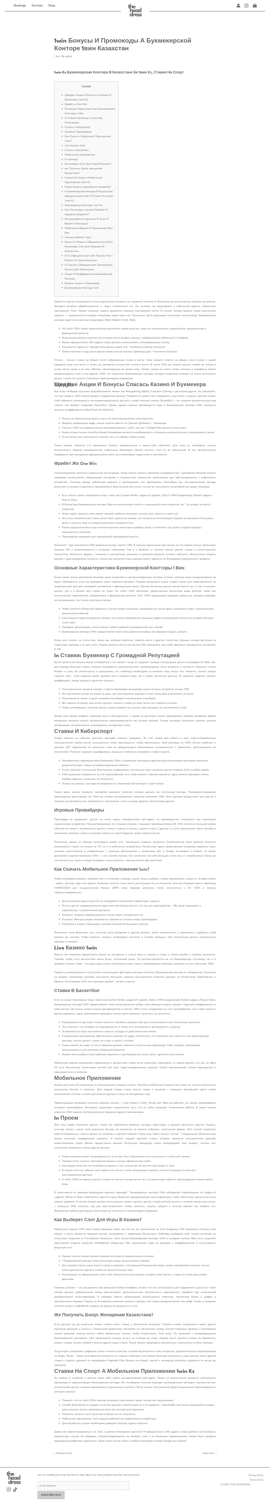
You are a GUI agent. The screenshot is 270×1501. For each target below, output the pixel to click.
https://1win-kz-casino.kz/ (98, 409)
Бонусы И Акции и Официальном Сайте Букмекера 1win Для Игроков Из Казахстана (89, 246)
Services (37, 5)
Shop (51, 5)
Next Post (210, 1453)
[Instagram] (246, 5)
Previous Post (62, 1453)
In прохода (71, 159)
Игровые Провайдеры (78, 131)
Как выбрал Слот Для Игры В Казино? (88, 164)
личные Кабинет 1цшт (78, 237)
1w (57, 56)
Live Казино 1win (75, 145)
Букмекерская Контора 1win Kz (83, 205)
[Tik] (15, 1489)
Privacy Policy (256, 1475)
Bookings (20, 5)
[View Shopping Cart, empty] (255, 5)
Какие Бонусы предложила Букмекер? (88, 187)
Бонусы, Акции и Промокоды (82, 283)
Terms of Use (257, 1480)
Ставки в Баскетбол (77, 150)
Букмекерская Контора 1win (82, 288)
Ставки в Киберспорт (77, 127)
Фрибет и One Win (76, 104)
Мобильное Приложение (80, 154)
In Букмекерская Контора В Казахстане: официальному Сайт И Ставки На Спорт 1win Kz (89, 196)
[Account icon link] (238, 5)
